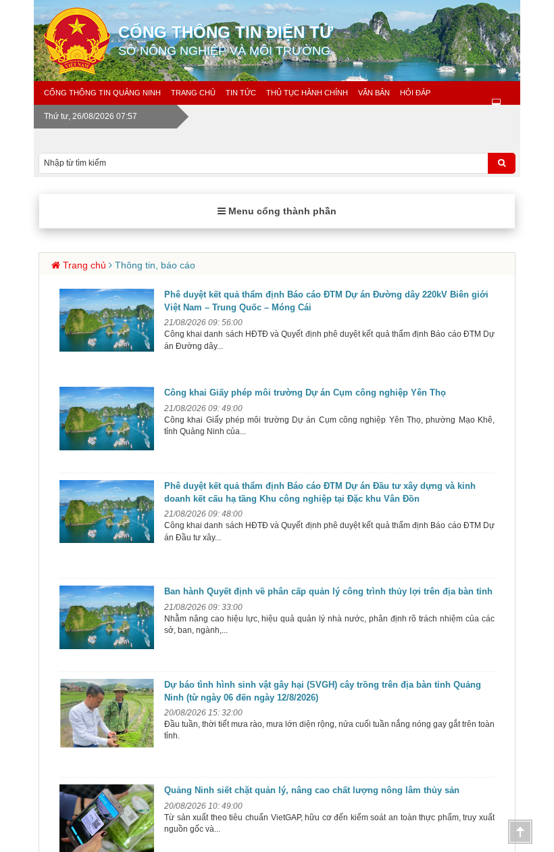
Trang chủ (193, 93)
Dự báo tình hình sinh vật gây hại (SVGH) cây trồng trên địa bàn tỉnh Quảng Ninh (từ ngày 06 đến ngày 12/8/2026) (322, 691)
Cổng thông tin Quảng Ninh (102, 93)
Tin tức (241, 93)
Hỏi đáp (415, 93)
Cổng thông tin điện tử (225, 40)
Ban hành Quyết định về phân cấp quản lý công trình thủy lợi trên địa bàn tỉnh (328, 591)
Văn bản (374, 93)
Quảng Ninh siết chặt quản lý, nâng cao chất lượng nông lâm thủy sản (311, 790)
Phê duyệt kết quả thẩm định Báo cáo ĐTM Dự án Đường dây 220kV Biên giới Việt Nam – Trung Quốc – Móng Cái (326, 300)
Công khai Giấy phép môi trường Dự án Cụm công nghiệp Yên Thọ (305, 392)
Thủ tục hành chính (307, 93)
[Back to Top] (520, 831)
